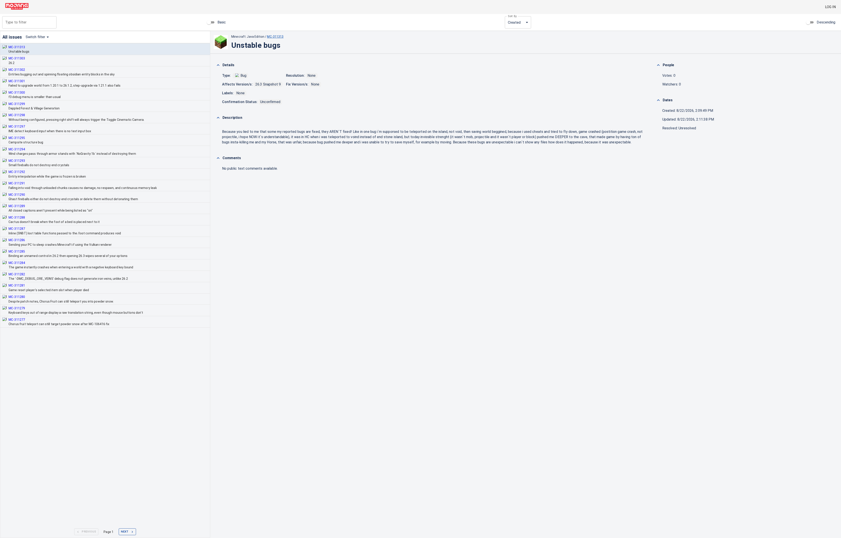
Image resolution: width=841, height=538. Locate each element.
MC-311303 (17, 58)
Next (125, 531)
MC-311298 (17, 115)
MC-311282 (17, 274)
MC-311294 (17, 149)
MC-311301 (17, 81)
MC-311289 (17, 206)
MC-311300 (17, 92)
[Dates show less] (658, 100)
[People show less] (658, 65)
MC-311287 (17, 228)
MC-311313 (17, 47)
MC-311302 (17, 69)
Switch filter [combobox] (35, 37)
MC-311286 (17, 240)
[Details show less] (218, 65)
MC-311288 (17, 217)
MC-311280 (17, 297)
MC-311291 (17, 183)
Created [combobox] (514, 22)
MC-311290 (17, 194)
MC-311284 (17, 263)
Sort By (512, 16)
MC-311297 (17, 126)
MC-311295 (17, 138)
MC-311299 (17, 104)
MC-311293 (17, 160)
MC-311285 (17, 251)
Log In (830, 7)
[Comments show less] (218, 158)
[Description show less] (218, 117)
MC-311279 (17, 308)
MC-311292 (17, 172)
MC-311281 (17, 285)
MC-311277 (17, 319)
